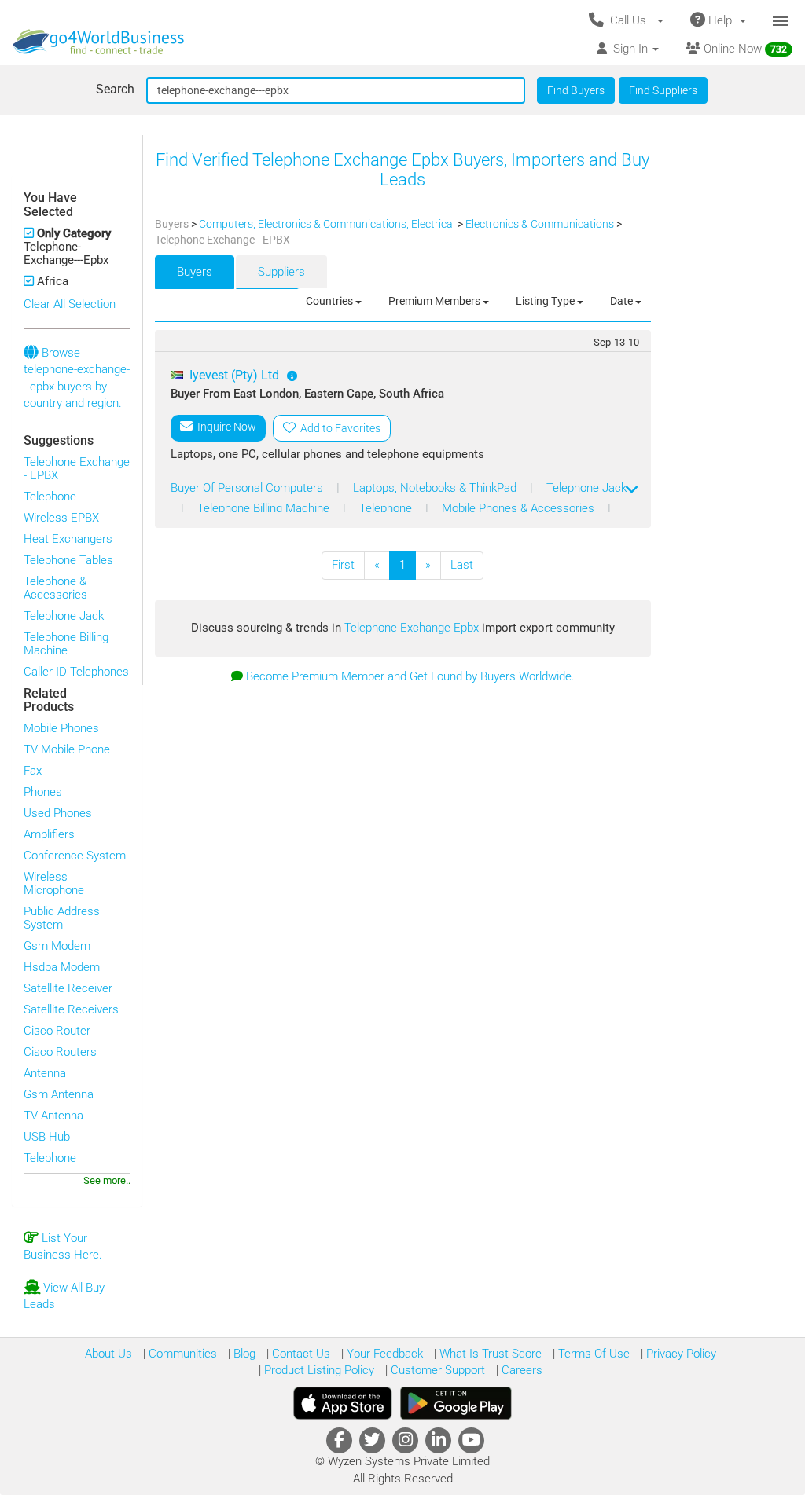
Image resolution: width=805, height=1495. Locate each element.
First (343, 565)
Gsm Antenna (59, 1094)
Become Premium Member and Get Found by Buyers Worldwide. (410, 676)
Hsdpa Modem (62, 967)
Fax (33, 771)
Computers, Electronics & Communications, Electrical (328, 224)
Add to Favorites (338, 428)
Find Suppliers (663, 90)
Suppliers (281, 272)
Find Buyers (576, 90)
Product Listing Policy (317, 1370)
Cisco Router (57, 1031)
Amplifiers (49, 834)
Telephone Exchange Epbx (413, 628)
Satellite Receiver (68, 988)
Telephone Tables (68, 560)
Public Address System (62, 918)
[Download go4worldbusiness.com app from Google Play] (456, 1403)
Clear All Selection (70, 304)
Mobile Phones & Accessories (519, 508)
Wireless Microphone (54, 883)
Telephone (50, 496)
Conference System (75, 855)
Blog (242, 1354)
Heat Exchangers (68, 539)
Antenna (45, 1073)
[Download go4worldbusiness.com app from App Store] (342, 1403)
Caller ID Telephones (76, 672)
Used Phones (58, 813)
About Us (108, 1354)
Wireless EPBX (61, 518)
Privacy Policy (679, 1354)
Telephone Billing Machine (66, 644)
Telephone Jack (64, 616)
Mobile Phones (61, 728)
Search (115, 89)
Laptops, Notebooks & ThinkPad (436, 488)
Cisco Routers (60, 1052)
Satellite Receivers (71, 1009)
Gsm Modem (57, 946)
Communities (181, 1354)
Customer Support (436, 1370)
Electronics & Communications (540, 224)
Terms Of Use (592, 1354)
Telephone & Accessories (55, 588)
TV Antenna (53, 1115)
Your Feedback (383, 1354)
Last (461, 565)
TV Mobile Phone (67, 749)
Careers (520, 1370)
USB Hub (47, 1137)
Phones (43, 792)
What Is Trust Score (489, 1354)
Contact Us (299, 1354)
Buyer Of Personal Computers (248, 488)
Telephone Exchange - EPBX (77, 468)
